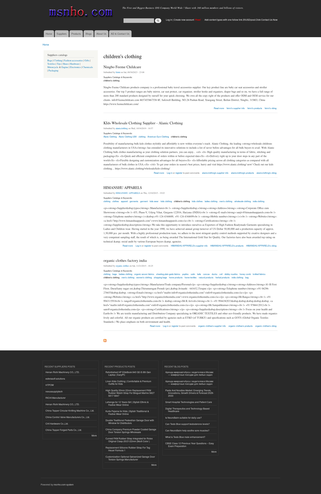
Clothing (58, 60)
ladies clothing (211, 201)
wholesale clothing (242, 201)
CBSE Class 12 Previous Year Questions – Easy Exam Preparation (189, 444)
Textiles (51, 63)
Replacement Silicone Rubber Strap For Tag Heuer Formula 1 (128, 449)
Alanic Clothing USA (128, 136)
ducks (214, 274)
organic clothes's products (240, 325)
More (94, 435)
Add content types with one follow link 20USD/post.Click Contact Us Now (241, 19)
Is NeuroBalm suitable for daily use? (183, 417)
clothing (142, 136)
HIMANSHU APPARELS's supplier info (189, 245)
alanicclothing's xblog (266, 172)
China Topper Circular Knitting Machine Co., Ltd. (70, 410)
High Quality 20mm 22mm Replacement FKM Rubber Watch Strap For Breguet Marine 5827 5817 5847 (130, 393)
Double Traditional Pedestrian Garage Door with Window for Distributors (130, 421)
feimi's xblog (270, 108)
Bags (49, 60)
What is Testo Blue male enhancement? (185, 436)
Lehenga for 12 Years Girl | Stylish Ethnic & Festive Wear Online (127, 403)
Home (49, 33)
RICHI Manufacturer (56, 397)
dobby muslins (231, 274)
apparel (124, 201)
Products (76, 33)
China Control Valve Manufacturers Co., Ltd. (68, 417)
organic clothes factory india (125, 260)
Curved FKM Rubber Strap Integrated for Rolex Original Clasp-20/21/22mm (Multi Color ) (129, 440)
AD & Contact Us (120, 33)
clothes (115, 201)
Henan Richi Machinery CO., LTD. (63, 372)
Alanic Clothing (110, 136)
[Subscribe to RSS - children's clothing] (104, 339)
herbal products (222, 277)
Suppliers (62, 33)
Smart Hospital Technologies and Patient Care (188, 402)
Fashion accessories (73, 60)
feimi (118, 72)
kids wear (154, 201)
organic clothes (122, 265)
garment (144, 201)
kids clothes (197, 201)
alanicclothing (122, 128)
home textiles (191, 277)
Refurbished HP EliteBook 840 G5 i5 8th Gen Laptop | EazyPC (128, 373)
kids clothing (166, 201)
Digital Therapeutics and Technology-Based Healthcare (187, 410)
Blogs (89, 33)
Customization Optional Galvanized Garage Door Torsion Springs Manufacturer (130, 458)
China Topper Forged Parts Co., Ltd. (64, 429)
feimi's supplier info (236, 108)
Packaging (53, 70)
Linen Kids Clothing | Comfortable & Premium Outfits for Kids (128, 382)
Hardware (74, 63)
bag (247, 277)
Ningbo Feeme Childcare (122, 66)
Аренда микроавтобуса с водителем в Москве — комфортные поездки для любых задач (189, 373)
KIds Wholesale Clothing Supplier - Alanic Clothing (143, 122)
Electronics (75, 67)
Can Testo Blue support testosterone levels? (187, 423)
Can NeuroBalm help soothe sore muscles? (187, 430)
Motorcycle (52, 67)
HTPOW (50, 384)
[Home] (80, 12)
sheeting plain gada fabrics (168, 274)
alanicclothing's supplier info (215, 172)
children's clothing (111, 80)
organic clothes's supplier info (212, 325)
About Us (101, 33)
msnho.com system (64, 484)
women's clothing (144, 277)
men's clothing (225, 201)
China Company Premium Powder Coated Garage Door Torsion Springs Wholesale (131, 430)
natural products (206, 277)
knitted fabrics (259, 274)
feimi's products (254, 108)
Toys (59, 63)
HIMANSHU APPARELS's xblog (261, 245)
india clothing (258, 201)
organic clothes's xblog (265, 325)
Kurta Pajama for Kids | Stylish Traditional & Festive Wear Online (127, 412)
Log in (169, 19)
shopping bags (160, 277)
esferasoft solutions (55, 378)
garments (134, 201)
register (178, 172)
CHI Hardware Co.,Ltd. (57, 423)
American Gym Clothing (158, 136)
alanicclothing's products (242, 172)
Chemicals (87, 67)
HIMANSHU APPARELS (122, 187)
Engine (64, 67)
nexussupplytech (54, 391)
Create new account (184, 19)
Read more (219, 108)
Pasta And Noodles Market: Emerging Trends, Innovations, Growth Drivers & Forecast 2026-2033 (189, 393)
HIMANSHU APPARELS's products (227, 245)
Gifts (87, 60)
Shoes (65, 63)
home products (176, 277)
